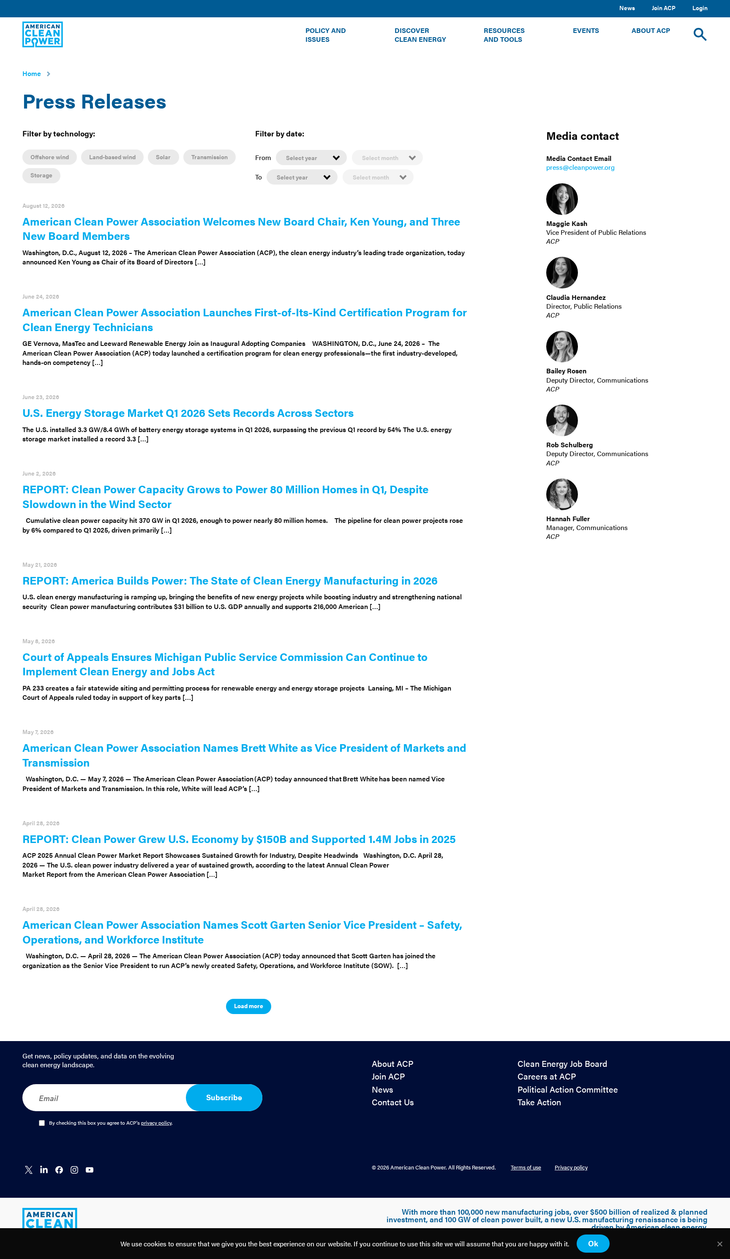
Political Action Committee (568, 1089)
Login (700, 7)
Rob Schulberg (569, 445)
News (627, 7)
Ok (593, 1243)
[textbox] (311, 157)
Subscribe (224, 1097)
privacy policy (156, 1122)
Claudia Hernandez (576, 297)
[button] (333, 34)
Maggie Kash (567, 223)
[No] (719, 1244)
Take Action (539, 1102)
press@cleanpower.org (580, 167)
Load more (248, 1005)
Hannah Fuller (568, 519)
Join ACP (664, 7)
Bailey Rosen (566, 371)
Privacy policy (571, 1167)
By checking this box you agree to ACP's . (111, 1123)
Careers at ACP (547, 1076)
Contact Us (393, 1102)
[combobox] (311, 157)
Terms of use (526, 1167)
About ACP (393, 1063)
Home (31, 73)
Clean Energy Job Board (562, 1063)
